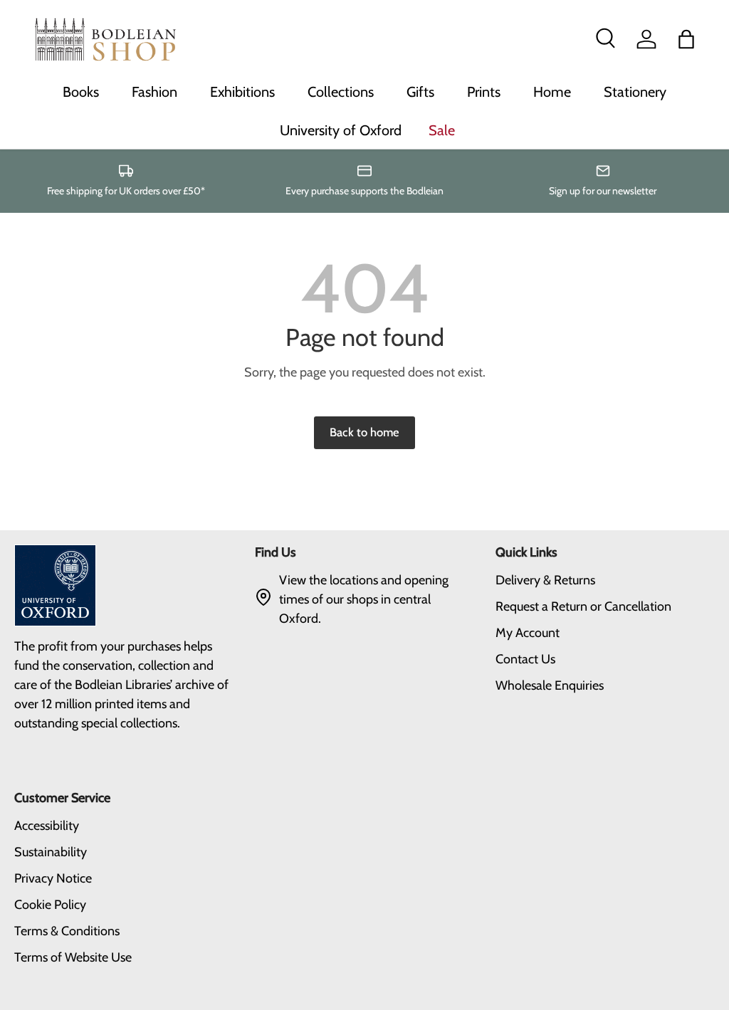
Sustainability (50, 852)
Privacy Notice (53, 878)
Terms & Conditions (67, 931)
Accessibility (46, 825)
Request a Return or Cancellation (583, 606)
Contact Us (525, 659)
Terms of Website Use (73, 957)
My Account (527, 633)
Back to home (364, 432)
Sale (442, 130)
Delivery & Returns (545, 580)
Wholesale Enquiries (549, 685)
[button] (686, 39)
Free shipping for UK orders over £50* (126, 190)
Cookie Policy (50, 904)
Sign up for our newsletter (602, 190)
